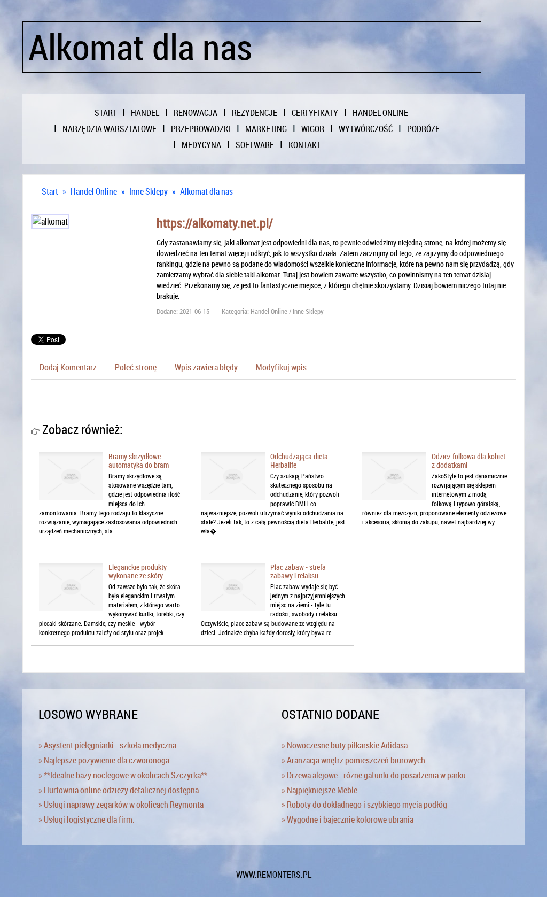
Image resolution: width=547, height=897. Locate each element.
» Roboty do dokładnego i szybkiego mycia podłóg (364, 804)
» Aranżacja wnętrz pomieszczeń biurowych (353, 760)
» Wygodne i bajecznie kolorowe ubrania (347, 819)
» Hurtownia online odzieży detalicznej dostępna (118, 790)
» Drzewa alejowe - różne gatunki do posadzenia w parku (374, 775)
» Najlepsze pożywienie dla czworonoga (103, 760)
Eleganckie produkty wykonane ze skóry (137, 571)
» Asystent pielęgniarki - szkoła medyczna (107, 745)
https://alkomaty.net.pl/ (215, 222)
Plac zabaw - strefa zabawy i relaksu (298, 571)
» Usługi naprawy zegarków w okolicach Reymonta (121, 804)
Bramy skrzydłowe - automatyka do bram (138, 460)
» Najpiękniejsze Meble (319, 790)
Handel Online (94, 191)
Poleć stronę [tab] (136, 367)
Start (50, 191)
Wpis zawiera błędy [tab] (206, 367)
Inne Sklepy (148, 191)
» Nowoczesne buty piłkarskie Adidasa (345, 745)
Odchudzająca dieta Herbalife (299, 460)
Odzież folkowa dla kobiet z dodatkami (468, 460)
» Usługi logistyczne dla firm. (86, 819)
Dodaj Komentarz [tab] (68, 367)
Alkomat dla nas (206, 191)
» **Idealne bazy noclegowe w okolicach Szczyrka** (122, 775)
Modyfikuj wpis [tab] (281, 367)
